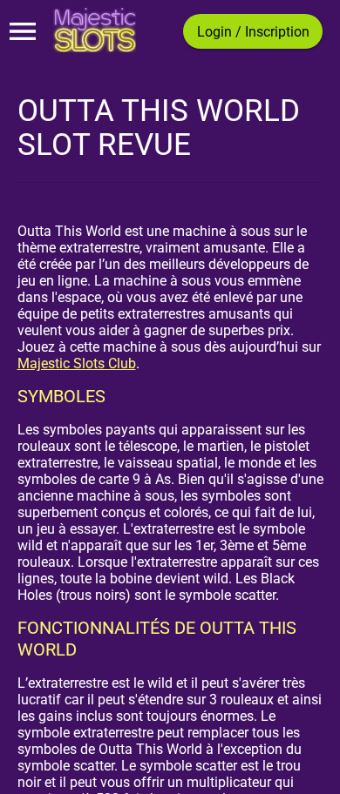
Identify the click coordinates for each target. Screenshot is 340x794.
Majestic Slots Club (76, 363)
